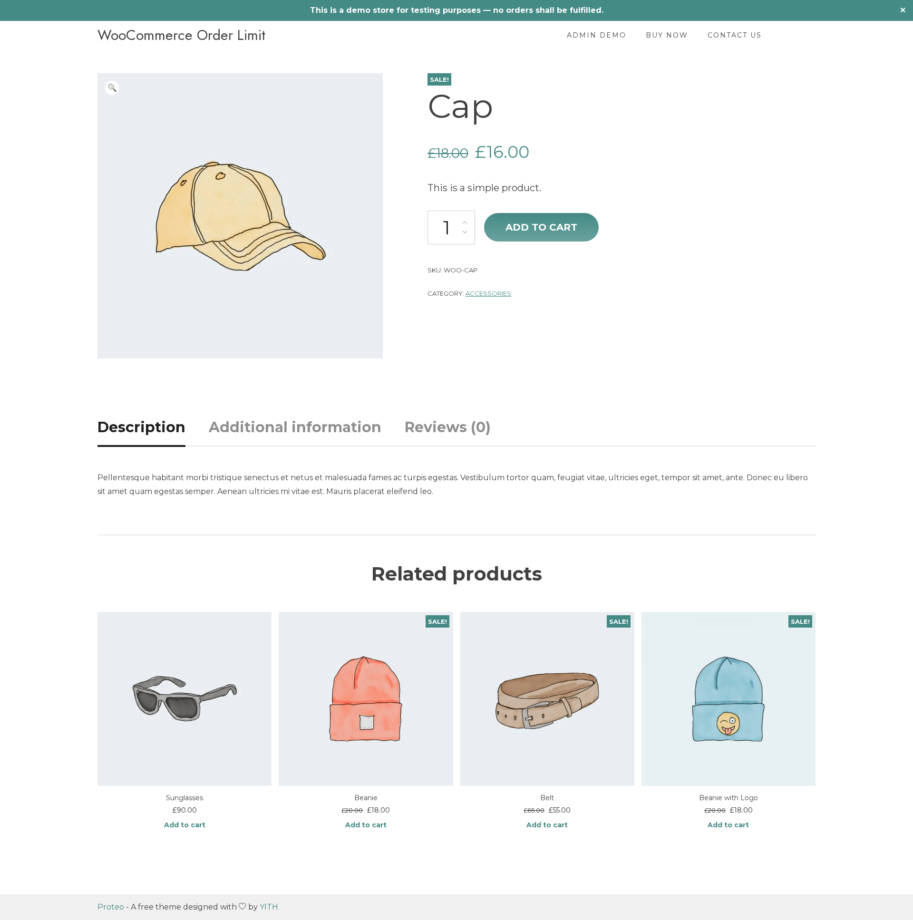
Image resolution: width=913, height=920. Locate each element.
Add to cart (541, 227)
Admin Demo (596, 35)
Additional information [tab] (295, 427)
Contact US (735, 35)
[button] (112, 88)
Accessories (488, 293)
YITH (269, 906)
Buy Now (667, 35)
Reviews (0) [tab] (448, 427)
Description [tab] (141, 427)
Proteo (110, 906)
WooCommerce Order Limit (181, 35)
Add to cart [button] (184, 825)
